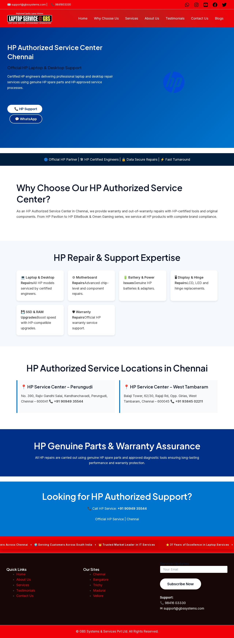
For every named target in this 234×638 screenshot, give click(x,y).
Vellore (98, 596)
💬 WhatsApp (26, 119)
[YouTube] (205, 4)
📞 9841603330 (61, 4)
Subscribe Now (180, 584)
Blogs (219, 18)
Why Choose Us (106, 18)
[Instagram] (196, 4)
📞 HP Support (24, 109)
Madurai (99, 590)
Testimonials (175, 18)
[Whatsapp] (187, 4)
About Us (152, 18)
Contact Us (199, 18)
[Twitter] (224, 4)
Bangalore (100, 579)
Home (82, 18)
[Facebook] (215, 4)
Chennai (99, 574)
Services (131, 18)
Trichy (97, 585)
